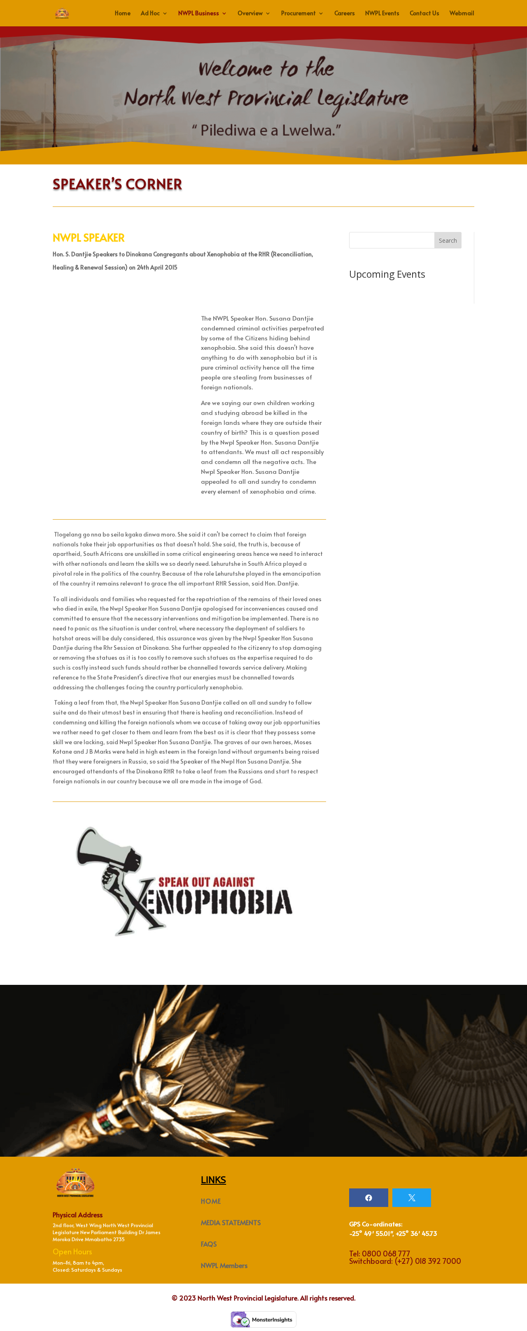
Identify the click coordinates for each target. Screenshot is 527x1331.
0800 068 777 (386, 1253)
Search (448, 240)
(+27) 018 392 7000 (427, 1261)
